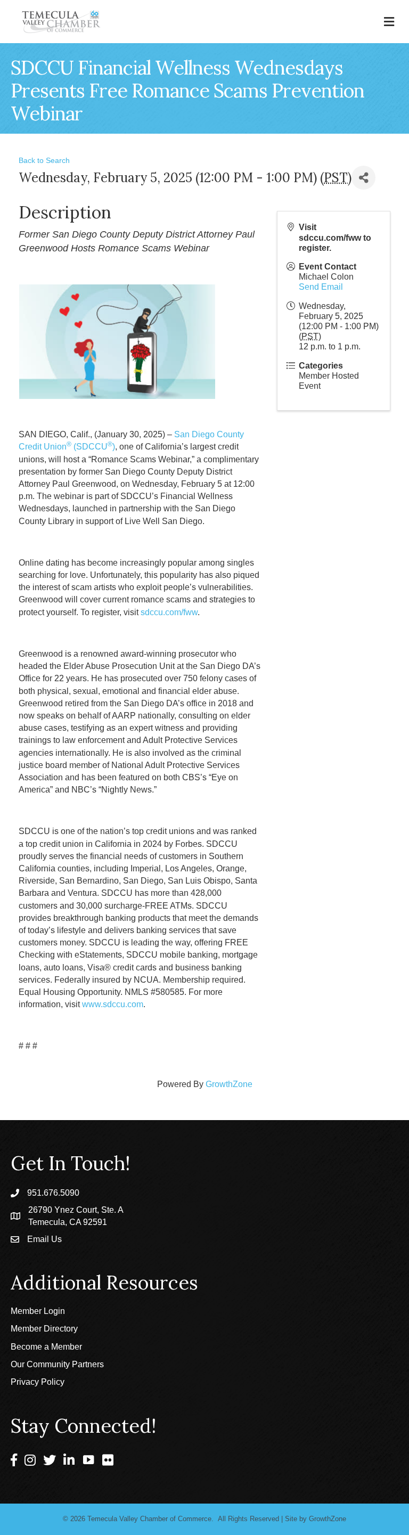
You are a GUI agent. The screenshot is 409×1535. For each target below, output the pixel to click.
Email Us (44, 1239)
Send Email (321, 286)
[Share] (363, 178)
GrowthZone (229, 1084)
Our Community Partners (57, 1364)
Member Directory (44, 1328)
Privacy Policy (37, 1381)
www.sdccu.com (112, 1004)
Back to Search (44, 160)
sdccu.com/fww (169, 612)
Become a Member (46, 1346)
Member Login (38, 1311)
